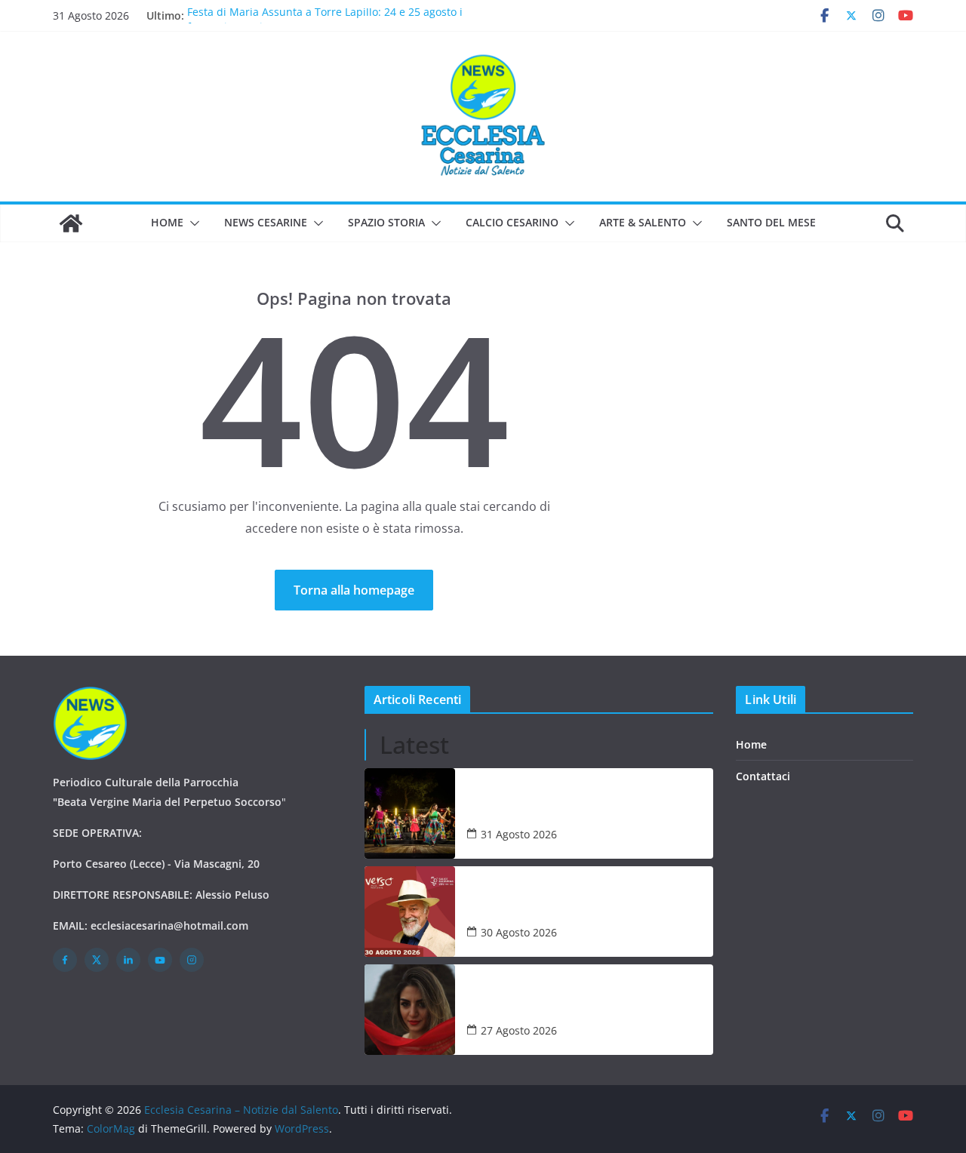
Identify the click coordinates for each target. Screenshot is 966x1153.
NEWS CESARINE (265, 222)
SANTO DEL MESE (771, 222)
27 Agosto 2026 (519, 1030)
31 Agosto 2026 (519, 834)
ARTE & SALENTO (642, 222)
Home (167, 222)
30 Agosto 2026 (519, 932)
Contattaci (763, 776)
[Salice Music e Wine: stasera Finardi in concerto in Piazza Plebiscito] (410, 911)
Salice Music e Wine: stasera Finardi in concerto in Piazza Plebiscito (573, 902)
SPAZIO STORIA (386, 222)
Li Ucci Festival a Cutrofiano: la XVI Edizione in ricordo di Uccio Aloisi (589, 804)
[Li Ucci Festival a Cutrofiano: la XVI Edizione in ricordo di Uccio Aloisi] (410, 813)
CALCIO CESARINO (512, 222)
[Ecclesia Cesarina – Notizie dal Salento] (71, 223)
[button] (191, 223)
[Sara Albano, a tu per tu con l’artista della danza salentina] (410, 1009)
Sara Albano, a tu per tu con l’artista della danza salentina (583, 1000)
